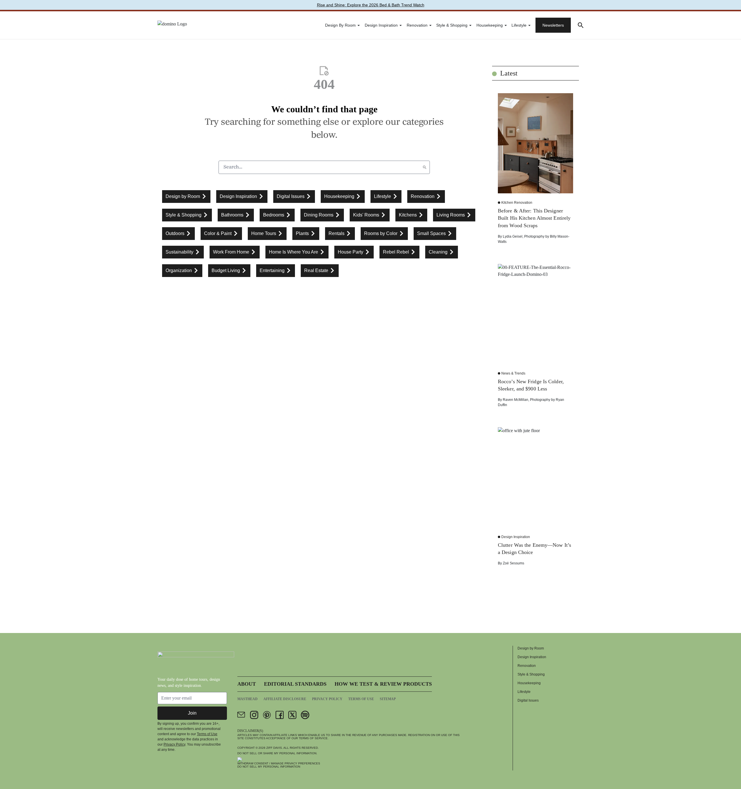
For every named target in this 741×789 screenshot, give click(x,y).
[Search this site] (581, 25)
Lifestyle (519, 25)
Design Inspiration (381, 25)
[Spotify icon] (305, 715)
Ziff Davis (274, 747)
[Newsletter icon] (241, 715)
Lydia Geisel (512, 236)
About (246, 684)
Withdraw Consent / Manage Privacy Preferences (278, 763)
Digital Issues (528, 700)
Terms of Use (207, 734)
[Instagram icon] (254, 715)
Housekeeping (489, 25)
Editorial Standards (295, 684)
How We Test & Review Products (383, 684)
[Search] (424, 167)
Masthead (247, 699)
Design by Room (340, 25)
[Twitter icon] (292, 715)
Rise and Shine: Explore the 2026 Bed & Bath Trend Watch (370, 5)
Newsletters (553, 25)
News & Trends (513, 373)
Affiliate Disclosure (284, 699)
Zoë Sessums (513, 563)
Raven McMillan (515, 400)
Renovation (417, 25)
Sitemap (388, 699)
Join (192, 713)
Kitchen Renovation (516, 203)
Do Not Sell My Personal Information (268, 766)
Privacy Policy (174, 744)
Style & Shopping (451, 25)
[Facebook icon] (280, 715)
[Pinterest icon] (267, 715)
